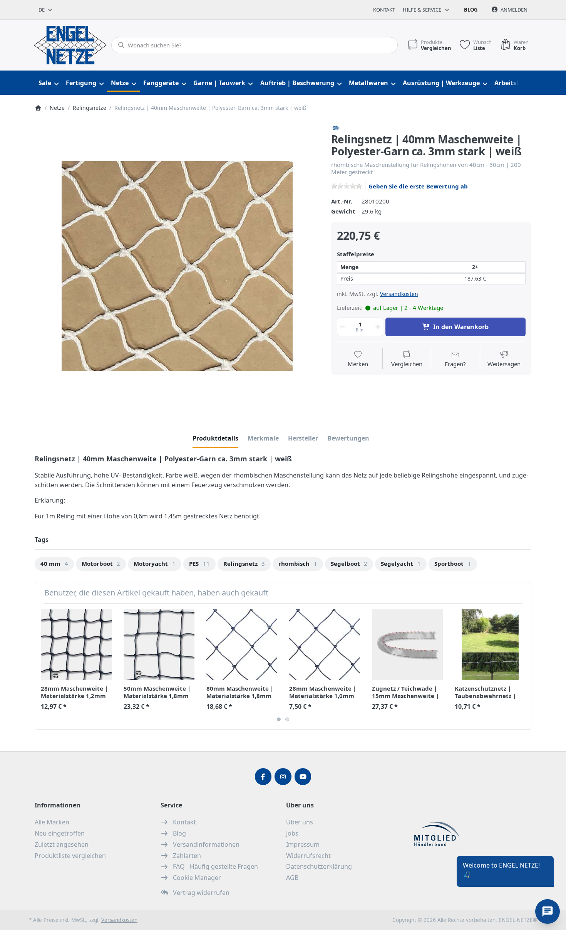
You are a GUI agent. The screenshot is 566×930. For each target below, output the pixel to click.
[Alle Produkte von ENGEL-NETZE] (335, 127)
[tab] (215, 438)
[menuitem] (48, 83)
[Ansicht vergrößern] (177, 266)
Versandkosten (399, 294)
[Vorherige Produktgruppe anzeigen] (43, 666)
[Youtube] (303, 776)
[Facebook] (263, 776)
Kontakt (384, 9)
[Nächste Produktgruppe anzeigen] (522, 666)
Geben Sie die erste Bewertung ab (418, 186)
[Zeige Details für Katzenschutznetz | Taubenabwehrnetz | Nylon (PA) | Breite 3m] (490, 644)
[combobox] (46, 9)
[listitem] (177, 266)
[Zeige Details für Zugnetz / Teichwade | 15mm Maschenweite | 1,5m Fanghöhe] (407, 644)
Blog (470, 9)
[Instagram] (283, 776)
